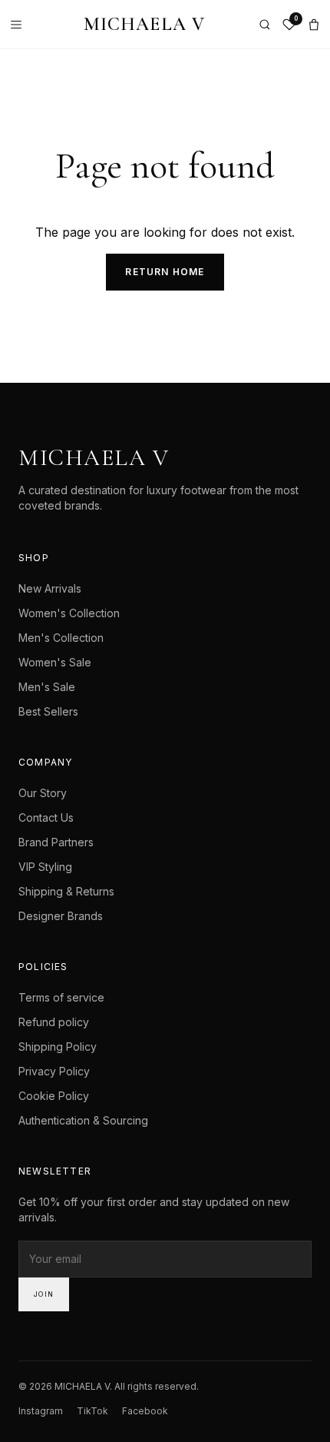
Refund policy (53, 1021)
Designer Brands (60, 915)
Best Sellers (48, 711)
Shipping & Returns (66, 891)
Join (44, 1294)
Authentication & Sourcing (83, 1120)
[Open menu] (20, 25)
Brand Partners (56, 842)
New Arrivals (49, 588)
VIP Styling (45, 866)
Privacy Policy (54, 1071)
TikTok (92, 1411)
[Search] (265, 25)
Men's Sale (46, 686)
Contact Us (46, 817)
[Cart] (314, 25)
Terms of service (61, 997)
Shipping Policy (57, 1046)
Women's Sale (54, 662)
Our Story (42, 792)
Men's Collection (61, 637)
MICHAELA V (145, 24)
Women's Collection (69, 613)
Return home (164, 271)
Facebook (145, 1411)
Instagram (40, 1411)
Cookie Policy (53, 1095)
